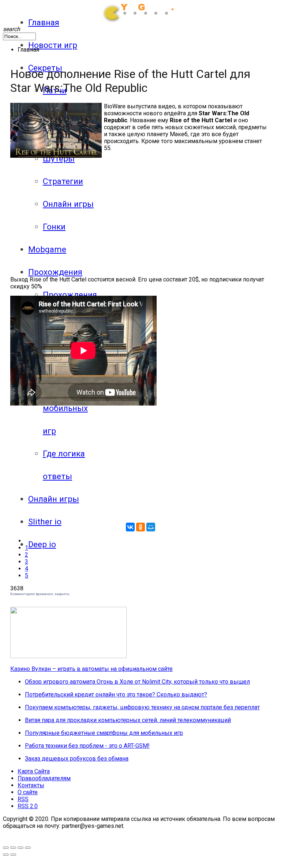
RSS (23, 799)
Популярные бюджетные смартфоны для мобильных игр (104, 732)
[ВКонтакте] (130, 527)
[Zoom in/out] (13, 848)
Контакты (31, 785)
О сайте (28, 792)
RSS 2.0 (28, 806)
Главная (43, 22)
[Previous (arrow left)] (6, 855)
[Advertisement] (71, 209)
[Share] (20, 848)
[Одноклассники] (140, 527)
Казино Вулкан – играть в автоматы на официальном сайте (91, 668)
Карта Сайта (34, 771)
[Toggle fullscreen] (6, 848)
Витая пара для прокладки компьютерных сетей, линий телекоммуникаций (128, 720)
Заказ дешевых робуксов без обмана (76, 758)
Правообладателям (44, 778)
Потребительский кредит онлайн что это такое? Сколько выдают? (116, 694)
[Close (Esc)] (28, 848)
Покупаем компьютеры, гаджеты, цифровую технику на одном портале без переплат (142, 707)
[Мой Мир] (150, 527)
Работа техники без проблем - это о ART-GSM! (87, 745)
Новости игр (52, 45)
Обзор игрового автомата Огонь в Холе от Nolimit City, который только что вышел (137, 681)
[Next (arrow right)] (13, 855)
